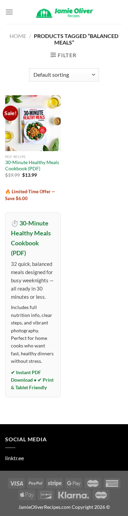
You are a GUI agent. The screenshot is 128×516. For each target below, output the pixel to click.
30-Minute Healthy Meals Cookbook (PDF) (32, 165)
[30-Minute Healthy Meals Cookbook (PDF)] (33, 123)
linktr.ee (14, 458)
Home (18, 36)
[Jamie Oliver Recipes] (64, 12)
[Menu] (9, 11)
